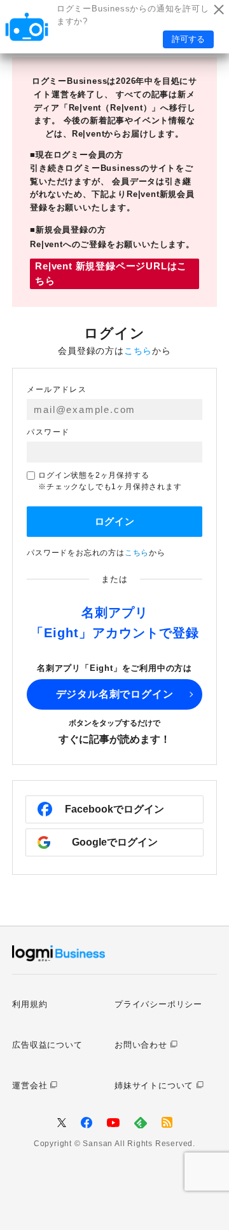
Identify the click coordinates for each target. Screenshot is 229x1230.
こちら (138, 351)
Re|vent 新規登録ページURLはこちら (111, 273)
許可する (188, 39)
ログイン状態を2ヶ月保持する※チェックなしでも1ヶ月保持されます (109, 481)
